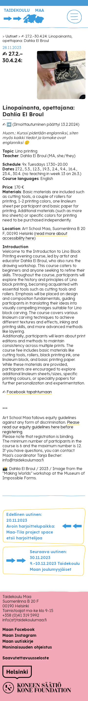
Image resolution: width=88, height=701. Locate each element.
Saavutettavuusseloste (25, 657)
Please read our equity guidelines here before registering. (40, 427)
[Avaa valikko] (74, 17)
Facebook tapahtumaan (29, 391)
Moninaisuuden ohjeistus (27, 647)
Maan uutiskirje (17, 641)
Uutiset (11, 36)
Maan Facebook (18, 629)
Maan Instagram (19, 635)
